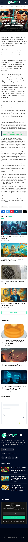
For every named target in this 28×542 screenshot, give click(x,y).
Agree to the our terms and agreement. (15, 521)
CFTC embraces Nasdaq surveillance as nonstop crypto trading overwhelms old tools (15, 388)
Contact (8, 531)
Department (5, 206)
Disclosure (20, 534)
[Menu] (2, 2)
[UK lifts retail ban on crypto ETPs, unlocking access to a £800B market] (5, 478)
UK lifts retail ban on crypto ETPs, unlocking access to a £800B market (18, 478)
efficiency (11, 206)
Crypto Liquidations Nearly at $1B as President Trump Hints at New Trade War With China (18, 469)
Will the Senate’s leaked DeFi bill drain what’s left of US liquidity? (12, 259)
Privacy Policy (16, 531)
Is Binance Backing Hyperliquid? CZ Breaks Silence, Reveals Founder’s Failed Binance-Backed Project (18, 489)
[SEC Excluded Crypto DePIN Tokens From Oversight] (14, 272)
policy (18, 521)
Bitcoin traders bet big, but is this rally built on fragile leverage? (14, 364)
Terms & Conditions (10, 534)
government (18, 206)
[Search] (26, 2)
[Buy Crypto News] (14, 2)
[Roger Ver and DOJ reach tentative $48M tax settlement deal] (14, 295)
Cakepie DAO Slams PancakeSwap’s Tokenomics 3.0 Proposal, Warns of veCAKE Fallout (15, 341)
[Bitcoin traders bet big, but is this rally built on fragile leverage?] (14, 355)
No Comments (14, 29)
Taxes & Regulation (7, 17)
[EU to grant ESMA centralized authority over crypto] (14, 228)
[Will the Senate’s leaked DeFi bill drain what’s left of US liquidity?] (14, 250)
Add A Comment (14, 312)
